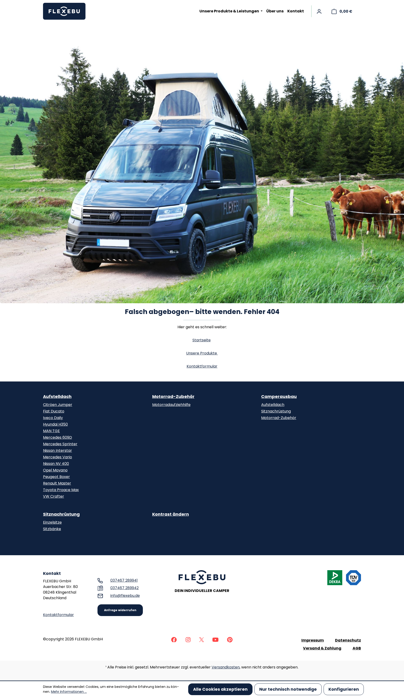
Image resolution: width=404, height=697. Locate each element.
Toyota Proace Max (61, 490)
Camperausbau (279, 396)
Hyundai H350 (55, 424)
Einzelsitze (52, 522)
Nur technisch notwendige (288, 689)
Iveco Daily (53, 417)
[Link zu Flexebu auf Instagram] (188, 639)
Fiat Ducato (53, 411)
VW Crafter (53, 496)
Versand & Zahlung (322, 648)
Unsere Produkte (202, 353)
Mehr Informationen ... (69, 691)
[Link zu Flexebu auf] (174, 639)
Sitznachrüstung (276, 411)
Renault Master (57, 483)
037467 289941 (124, 580)
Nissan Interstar (57, 450)
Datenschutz (348, 640)
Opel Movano (55, 470)
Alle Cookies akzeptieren (220, 689)
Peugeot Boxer (56, 476)
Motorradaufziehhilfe (171, 404)
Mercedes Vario (57, 457)
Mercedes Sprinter (60, 444)
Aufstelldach (57, 396)
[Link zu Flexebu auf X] (201, 639)
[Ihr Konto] (319, 11)
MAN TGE (51, 431)
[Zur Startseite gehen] (66, 11)
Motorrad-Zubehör (173, 396)
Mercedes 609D (57, 437)
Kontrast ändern (170, 514)
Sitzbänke (52, 529)
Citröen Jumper (57, 404)
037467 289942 (124, 588)
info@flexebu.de (125, 595)
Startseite (201, 340)
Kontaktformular (202, 366)
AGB (357, 648)
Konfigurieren (343, 689)
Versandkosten (226, 667)
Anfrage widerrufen (120, 610)
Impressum (312, 640)
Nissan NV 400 (56, 463)
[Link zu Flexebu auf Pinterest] (230, 639)
